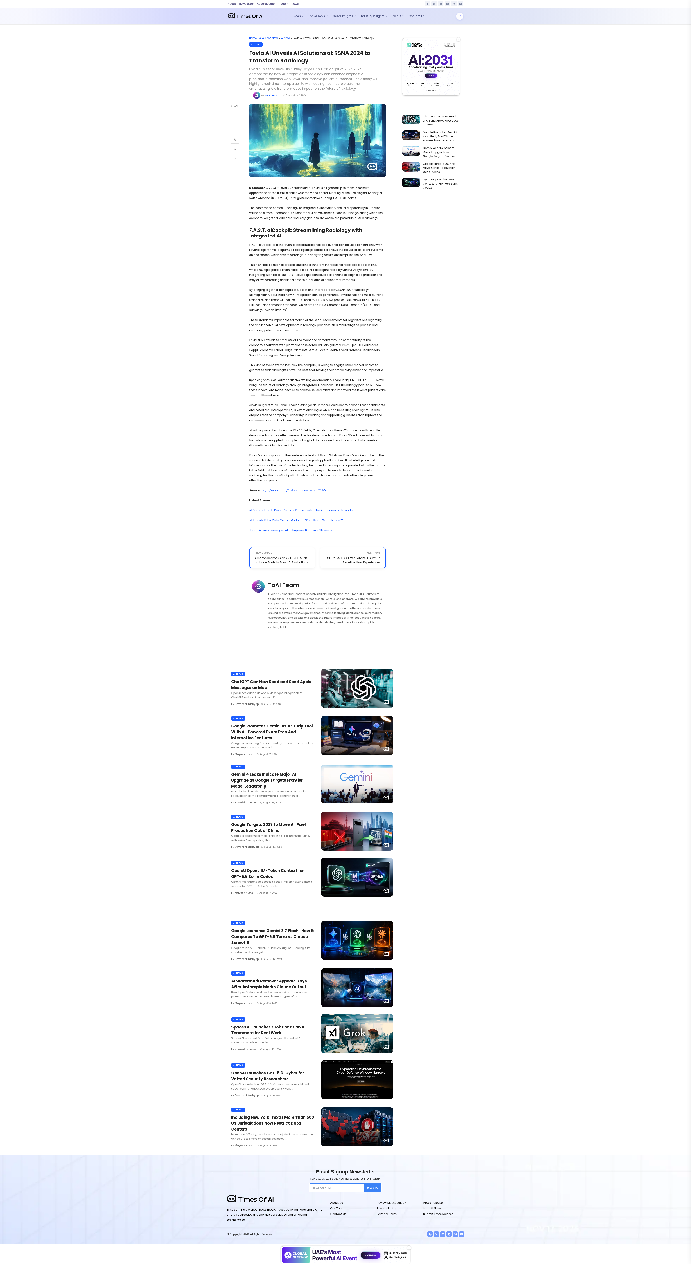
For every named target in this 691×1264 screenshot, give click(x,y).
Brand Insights (342, 16)
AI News (285, 38)
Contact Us (417, 16)
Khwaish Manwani (246, 802)
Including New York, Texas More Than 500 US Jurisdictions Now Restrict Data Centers (272, 1123)
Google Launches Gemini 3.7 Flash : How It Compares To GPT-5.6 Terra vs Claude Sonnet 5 (272, 936)
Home (253, 38)
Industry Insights (372, 16)
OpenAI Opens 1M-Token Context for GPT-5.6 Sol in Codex (267, 873)
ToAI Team (271, 95)
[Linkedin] (442, 1234)
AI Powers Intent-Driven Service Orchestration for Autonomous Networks (301, 510)
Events (396, 16)
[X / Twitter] (434, 3)
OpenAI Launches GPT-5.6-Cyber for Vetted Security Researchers (267, 1076)
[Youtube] (461, 1234)
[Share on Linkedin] (235, 158)
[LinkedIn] (440, 3)
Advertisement (267, 4)
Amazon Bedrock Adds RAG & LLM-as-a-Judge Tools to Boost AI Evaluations (282, 560)
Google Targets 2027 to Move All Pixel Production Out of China (268, 827)
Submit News (290, 4)
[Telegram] (447, 3)
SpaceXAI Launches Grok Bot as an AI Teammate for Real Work (268, 1030)
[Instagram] (454, 3)
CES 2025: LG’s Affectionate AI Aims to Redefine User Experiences (353, 560)
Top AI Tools (316, 16)
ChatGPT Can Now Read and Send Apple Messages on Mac (271, 685)
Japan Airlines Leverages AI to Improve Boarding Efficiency (290, 530)
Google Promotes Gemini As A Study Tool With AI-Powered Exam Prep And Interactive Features (272, 732)
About (232, 4)
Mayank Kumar (244, 754)
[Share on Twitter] (235, 140)
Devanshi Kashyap (247, 704)
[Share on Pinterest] (235, 149)
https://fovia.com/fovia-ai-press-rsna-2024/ (293, 490)
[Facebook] (427, 3)
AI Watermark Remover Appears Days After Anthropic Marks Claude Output (269, 984)
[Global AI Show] (431, 67)
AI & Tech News (269, 38)
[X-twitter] (436, 1234)
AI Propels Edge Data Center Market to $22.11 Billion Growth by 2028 (297, 520)
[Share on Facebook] (235, 130)
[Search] (459, 16)
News (297, 16)
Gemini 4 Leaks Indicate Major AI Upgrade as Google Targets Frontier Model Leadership (267, 780)
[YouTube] (460, 3)
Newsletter (246, 4)
